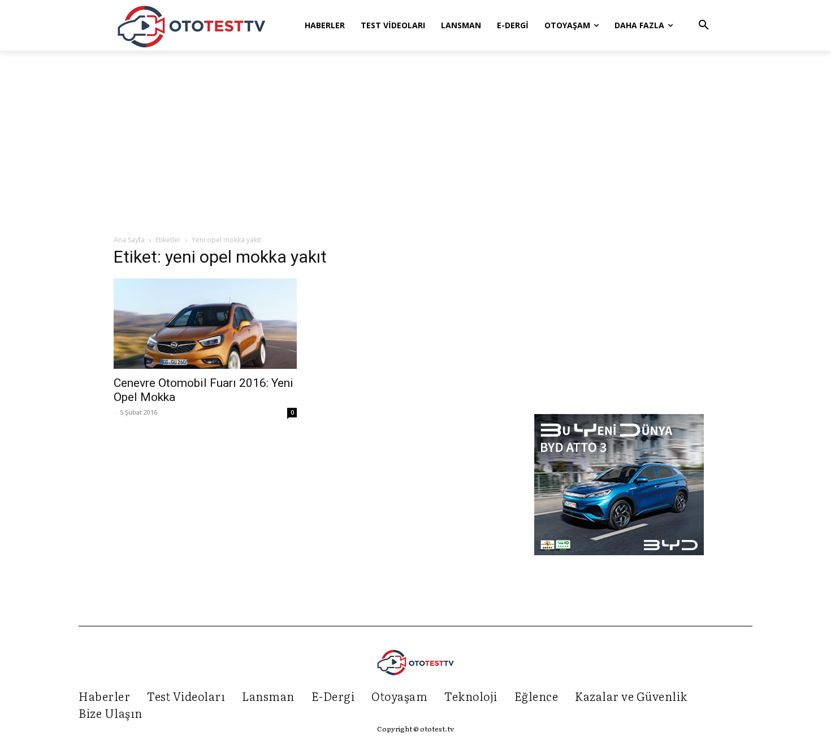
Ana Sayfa (129, 240)
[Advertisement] (415, 143)
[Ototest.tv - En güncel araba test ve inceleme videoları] (192, 25)
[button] (703, 25)
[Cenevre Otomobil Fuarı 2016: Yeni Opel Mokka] (205, 323)
